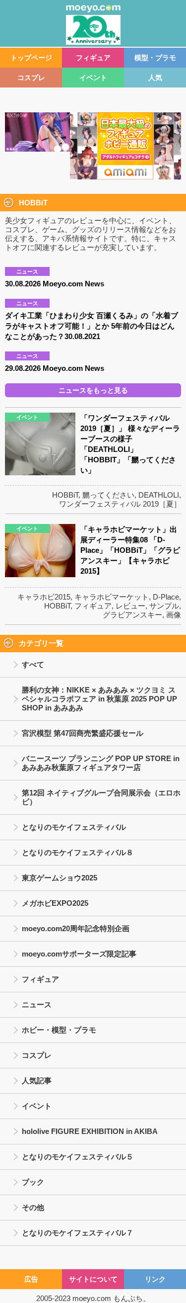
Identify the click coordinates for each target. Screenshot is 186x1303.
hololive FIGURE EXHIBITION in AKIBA (90, 1131)
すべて (33, 664)
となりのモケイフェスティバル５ (77, 1156)
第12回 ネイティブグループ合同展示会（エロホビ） (101, 797)
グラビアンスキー (132, 614)
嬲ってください (108, 495)
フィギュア (93, 58)
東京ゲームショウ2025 (59, 877)
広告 (31, 1279)
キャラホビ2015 (43, 597)
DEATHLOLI (158, 495)
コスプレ (31, 78)
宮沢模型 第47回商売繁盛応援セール (82, 733)
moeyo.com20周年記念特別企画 (75, 928)
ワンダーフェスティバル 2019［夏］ (120, 504)
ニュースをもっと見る (93, 390)
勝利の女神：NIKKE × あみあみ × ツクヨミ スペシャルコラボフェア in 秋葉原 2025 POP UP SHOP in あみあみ (99, 699)
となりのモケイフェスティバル (74, 827)
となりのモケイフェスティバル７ (77, 1232)
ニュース (37, 1004)
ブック (33, 1182)
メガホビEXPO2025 (55, 903)
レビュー (130, 606)
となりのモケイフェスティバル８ (77, 852)
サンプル (164, 606)
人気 (155, 78)
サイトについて (93, 1279)
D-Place (166, 597)
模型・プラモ (155, 58)
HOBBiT (65, 495)
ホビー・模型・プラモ (59, 1030)
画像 (173, 614)
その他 (33, 1207)
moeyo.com (91, 1298)
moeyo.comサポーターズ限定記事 (79, 954)
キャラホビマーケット (111, 597)
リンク (155, 1279)
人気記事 (37, 1080)
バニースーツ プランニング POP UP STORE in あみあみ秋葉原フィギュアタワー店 (101, 763)
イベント (93, 78)
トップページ (31, 58)
